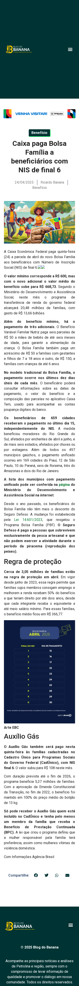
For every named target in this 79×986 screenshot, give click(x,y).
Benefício (39, 188)
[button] (70, 49)
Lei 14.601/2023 (28, 520)
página (64, 485)
